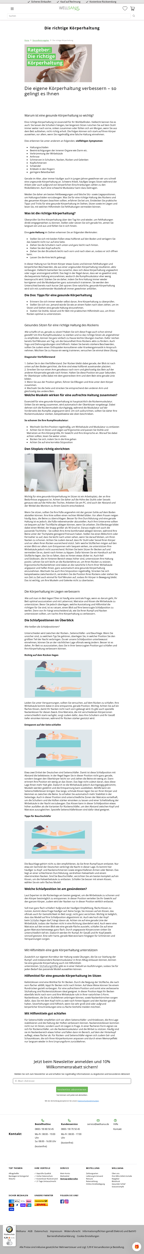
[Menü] (14, 1226)
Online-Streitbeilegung (95, 1184)
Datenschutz (41, 1231)
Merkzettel (64, 1176)
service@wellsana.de (98, 1124)
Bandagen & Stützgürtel (19, 1176)
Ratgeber (115, 1178)
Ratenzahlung (92, 1181)
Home (26, 40)
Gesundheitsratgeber (40, 40)
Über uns (115, 1173)
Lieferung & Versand (94, 1176)
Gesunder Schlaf (118, 1184)
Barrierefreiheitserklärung (61, 1236)
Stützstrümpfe (118, 1186)
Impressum (56, 1231)
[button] (136, 1246)
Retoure (89, 1178)
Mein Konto (65, 1173)
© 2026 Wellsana (17, 1231)
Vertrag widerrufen (69, 1178)
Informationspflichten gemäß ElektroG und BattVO (109, 1231)
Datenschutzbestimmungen (88, 1101)
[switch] (9, 1243)
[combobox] (69, 16)
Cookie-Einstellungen (88, 1236)
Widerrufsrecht (72, 1231)
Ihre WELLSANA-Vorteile (122, 1176)
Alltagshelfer (14, 1173)
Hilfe (115, 1124)
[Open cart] (132, 8)
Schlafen (34, 920)
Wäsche (12, 1178)
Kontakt (117, 1129)
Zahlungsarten (92, 1173)
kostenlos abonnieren (72, 1089)
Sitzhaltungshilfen (49, 966)
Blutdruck (116, 1181)
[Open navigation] (12, 8)
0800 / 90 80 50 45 (44, 1129)
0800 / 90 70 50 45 (70, 1129)
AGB (30, 1231)
